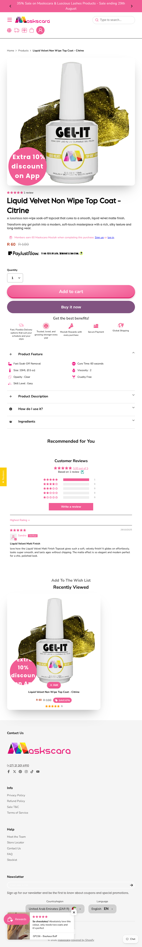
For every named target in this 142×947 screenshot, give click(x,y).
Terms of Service (17, 813)
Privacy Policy (16, 795)
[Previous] (10, 6)
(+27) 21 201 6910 (18, 765)
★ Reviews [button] (3, 476)
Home (10, 50)
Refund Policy (16, 801)
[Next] (131, 6)
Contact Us (14, 848)
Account (40, 30)
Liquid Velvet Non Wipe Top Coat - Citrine (54, 651)
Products (23, 50)
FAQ (10, 854)
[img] (18, 530)
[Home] (32, 19)
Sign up (99, 237)
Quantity (12, 270)
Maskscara (64, 940)
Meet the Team (16, 837)
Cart (32, 30)
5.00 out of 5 (80, 468)
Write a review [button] (71, 507)
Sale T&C (13, 807)
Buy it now (71, 307)
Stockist (12, 860)
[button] (15, 192)
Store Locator (15, 842)
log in (111, 237)
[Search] (96, 19)
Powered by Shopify (82, 940)
